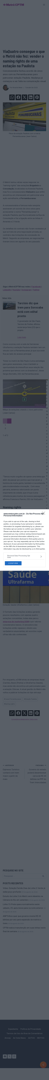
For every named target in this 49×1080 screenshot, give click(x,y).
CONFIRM (13, 563)
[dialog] (24, 540)
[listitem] (24, 556)
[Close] (44, 514)
